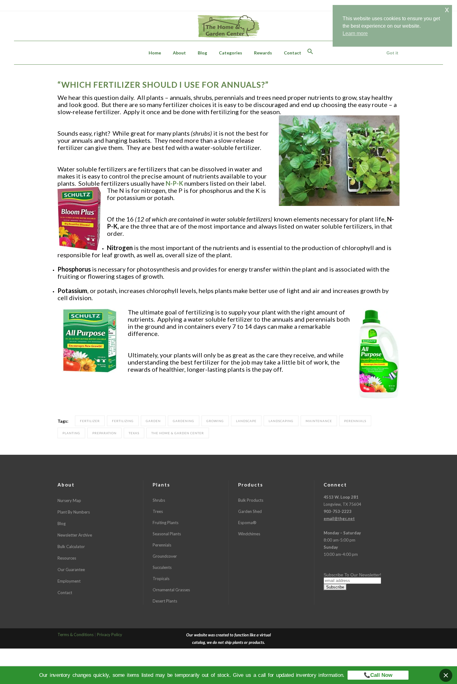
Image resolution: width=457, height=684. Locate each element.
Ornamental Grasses (171, 589)
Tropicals (161, 578)
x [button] (447, 9)
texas (134, 433)
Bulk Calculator (71, 546)
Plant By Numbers (74, 512)
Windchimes (249, 533)
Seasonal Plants (167, 533)
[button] (310, 52)
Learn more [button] (355, 33)
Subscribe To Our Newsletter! (352, 574)
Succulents (162, 567)
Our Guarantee (71, 569)
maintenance (319, 421)
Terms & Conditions (76, 634)
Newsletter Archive (75, 535)
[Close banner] (445, 675)
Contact (65, 592)
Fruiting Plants (165, 522)
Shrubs (159, 500)
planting (71, 433)
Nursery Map (69, 500)
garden (153, 421)
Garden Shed (250, 511)
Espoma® (247, 522)
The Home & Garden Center (177, 433)
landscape (246, 421)
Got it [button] (392, 52)
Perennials (162, 544)
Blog (62, 523)
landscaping (281, 421)
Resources (67, 558)
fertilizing (123, 421)
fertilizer (90, 421)
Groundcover (165, 556)
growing (215, 421)
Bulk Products (250, 500)
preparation (104, 433)
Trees (158, 511)
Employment (69, 581)
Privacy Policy (109, 634)
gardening (183, 421)
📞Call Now (378, 675)
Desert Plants (165, 600)
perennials (355, 421)
